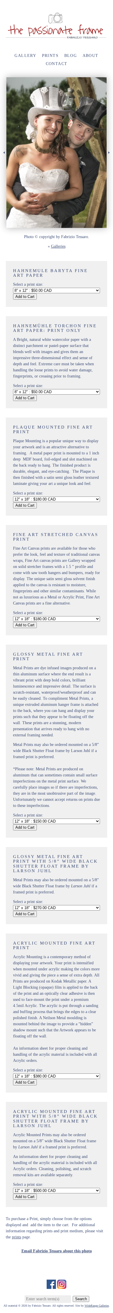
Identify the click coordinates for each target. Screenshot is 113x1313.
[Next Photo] (110, 162)
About (91, 55)
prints (16, 1237)
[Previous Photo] (3, 162)
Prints (50, 55)
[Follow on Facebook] (51, 1286)
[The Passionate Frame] (56, 36)
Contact (57, 64)
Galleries (58, 246)
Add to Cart (24, 296)
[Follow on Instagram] (61, 1286)
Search (81, 1299)
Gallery (25, 55)
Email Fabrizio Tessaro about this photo (56, 1251)
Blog (70, 55)
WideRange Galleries (97, 1305)
